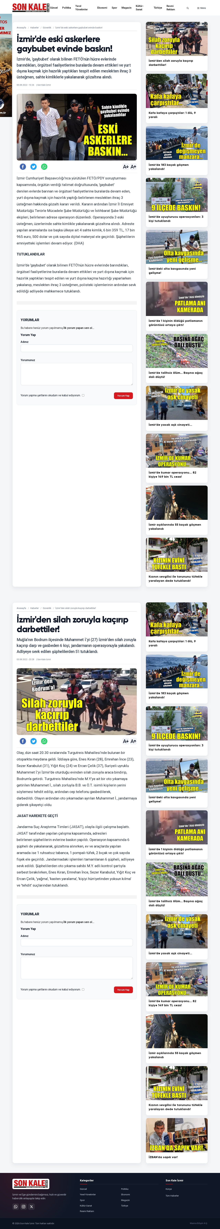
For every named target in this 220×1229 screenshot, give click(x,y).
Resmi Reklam (171, 8)
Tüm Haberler (172, 1195)
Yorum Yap (123, 395)
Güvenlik (47, 27)
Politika (66, 7)
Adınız (25, 342)
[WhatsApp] (15, 1206)
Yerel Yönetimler (81, 8)
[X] (31, 1206)
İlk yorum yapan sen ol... (78, 328)
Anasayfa (21, 27)
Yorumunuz (28, 360)
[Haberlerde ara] (187, 8)
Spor (114, 7)
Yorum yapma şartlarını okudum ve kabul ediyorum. (51, 395)
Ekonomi (102, 7)
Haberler (34, 27)
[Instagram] (23, 1206)
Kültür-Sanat (140, 8)
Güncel (54, 7)
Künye (169, 1189)
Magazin (126, 7)
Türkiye (158, 7)
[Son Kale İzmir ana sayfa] (30, 1184)
